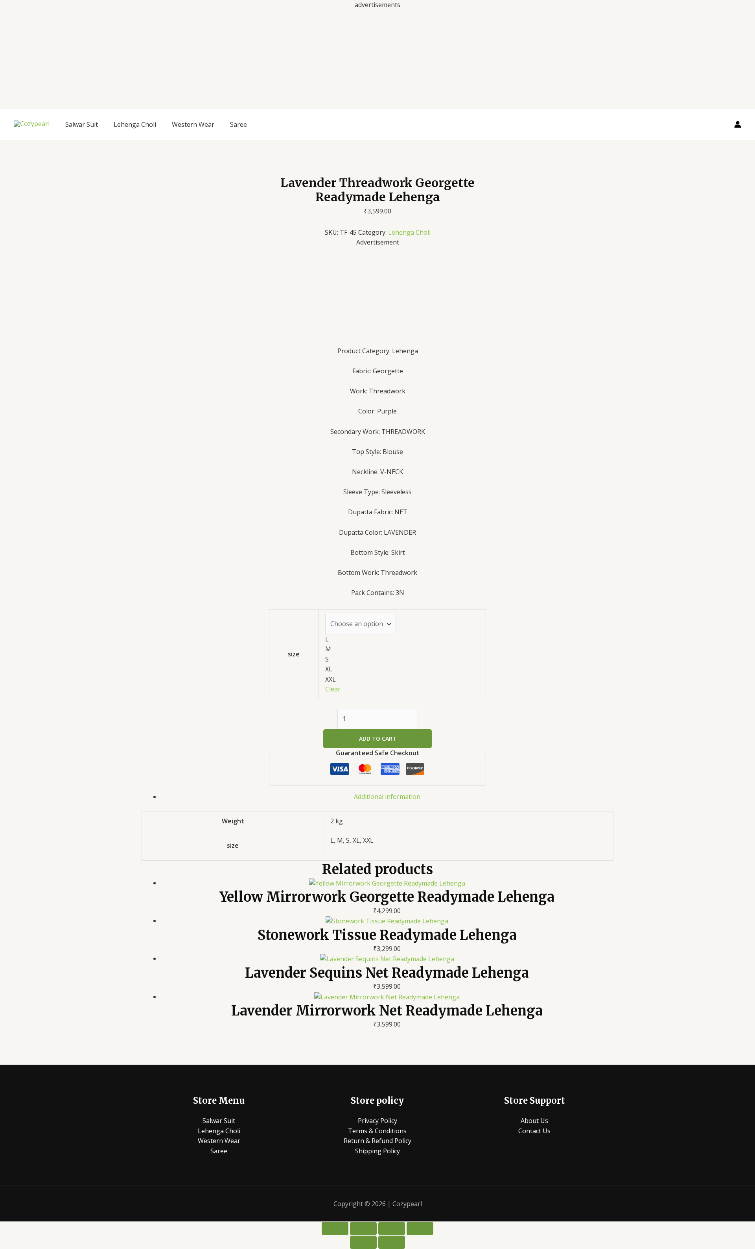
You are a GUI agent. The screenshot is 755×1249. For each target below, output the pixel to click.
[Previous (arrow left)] (363, 1242)
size (294, 654)
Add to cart (377, 738)
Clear (333, 689)
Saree (238, 124)
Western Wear (193, 124)
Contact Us (534, 1131)
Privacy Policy (377, 1120)
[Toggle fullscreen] (363, 1228)
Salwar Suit (81, 124)
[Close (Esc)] (420, 1228)
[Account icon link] (737, 124)
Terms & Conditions (377, 1131)
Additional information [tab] (387, 796)
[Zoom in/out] (335, 1228)
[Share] (391, 1228)
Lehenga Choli (135, 124)
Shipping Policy (377, 1151)
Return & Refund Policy (377, 1140)
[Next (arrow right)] (391, 1242)
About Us (534, 1120)
